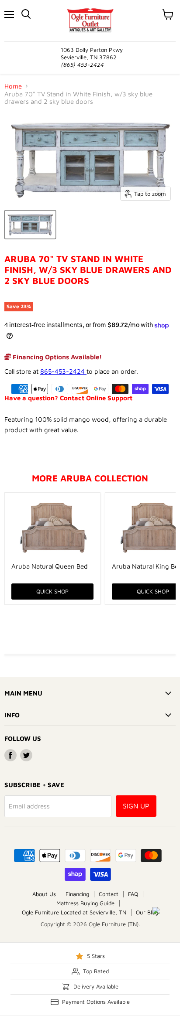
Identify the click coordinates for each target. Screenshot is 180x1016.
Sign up (136, 806)
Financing (77, 893)
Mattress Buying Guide (85, 903)
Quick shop (52, 591)
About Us (44, 893)
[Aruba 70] (30, 225)
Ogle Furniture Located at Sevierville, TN (74, 912)
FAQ (133, 893)
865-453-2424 (63, 371)
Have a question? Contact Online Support (68, 398)
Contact (108, 893)
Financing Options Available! (56, 357)
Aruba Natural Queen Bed (49, 566)
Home (13, 86)
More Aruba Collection (90, 478)
